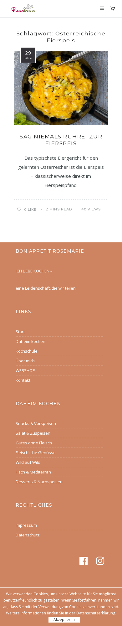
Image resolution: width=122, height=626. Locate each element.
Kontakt (23, 380)
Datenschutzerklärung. (96, 613)
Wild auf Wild (28, 462)
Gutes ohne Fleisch (34, 443)
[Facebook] (84, 561)
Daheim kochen (30, 341)
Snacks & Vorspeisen (36, 423)
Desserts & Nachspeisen (39, 481)
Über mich (25, 361)
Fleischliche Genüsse (36, 452)
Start (20, 331)
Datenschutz (28, 535)
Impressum (26, 525)
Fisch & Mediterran (33, 472)
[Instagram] (101, 561)
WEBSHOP (25, 370)
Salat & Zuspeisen (33, 433)
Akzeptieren (64, 619)
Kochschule (27, 351)
